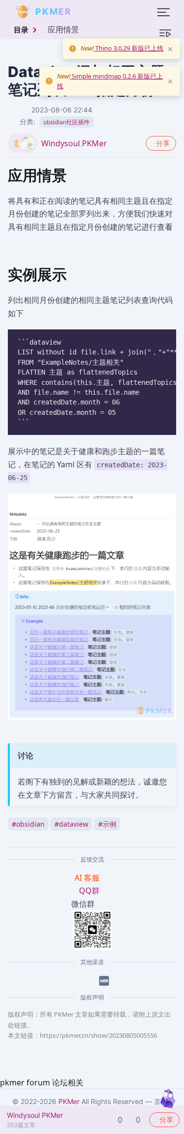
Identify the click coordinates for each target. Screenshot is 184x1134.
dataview (71, 824)
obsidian (28, 824)
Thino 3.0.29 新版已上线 (128, 48)
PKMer (94, 143)
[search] (95, 12)
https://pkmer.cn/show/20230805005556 (98, 1035)
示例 (107, 824)
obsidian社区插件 (66, 122)
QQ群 (89, 890)
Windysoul (60, 143)
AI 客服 (88, 877)
